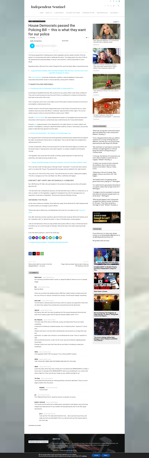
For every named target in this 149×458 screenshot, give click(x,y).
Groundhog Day (102, 13)
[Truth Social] (36, 237)
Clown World (59, 13)
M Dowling (32, 37)
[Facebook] (110, 1)
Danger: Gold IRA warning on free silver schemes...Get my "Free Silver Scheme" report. (59, 162)
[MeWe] (57, 237)
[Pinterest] (113, 1)
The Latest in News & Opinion (39, 21)
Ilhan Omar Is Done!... (101, 291)
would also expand (39, 117)
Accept (96, 455)
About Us (49, 13)
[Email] (50, 237)
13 (87, 37)
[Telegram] (46, 237)
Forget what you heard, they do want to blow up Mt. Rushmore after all (74, 265)
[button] (118, 6)
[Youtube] (119, 1)
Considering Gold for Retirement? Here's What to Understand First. (52, 88)
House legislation (36, 77)
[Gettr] (43, 237)
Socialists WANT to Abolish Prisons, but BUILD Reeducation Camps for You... (105, 268)
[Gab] (40, 237)
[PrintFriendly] (53, 237)
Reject (105, 455)
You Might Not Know (73, 13)
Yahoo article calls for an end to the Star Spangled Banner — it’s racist (40, 265)
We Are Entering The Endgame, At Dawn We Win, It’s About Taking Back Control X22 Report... (106, 314)
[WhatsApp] (42, 253)
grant (35, 124)
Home (41, 13)
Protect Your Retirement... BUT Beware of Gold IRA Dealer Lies (50, 133)
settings (84, 456)
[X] (116, 1)
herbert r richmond (39, 402)
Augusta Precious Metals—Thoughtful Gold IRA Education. (49, 242)
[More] (60, 237)
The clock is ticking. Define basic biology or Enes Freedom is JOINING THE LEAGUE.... (105, 338)
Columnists (114, 13)
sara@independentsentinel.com (68, 450)
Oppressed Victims (88, 13)
